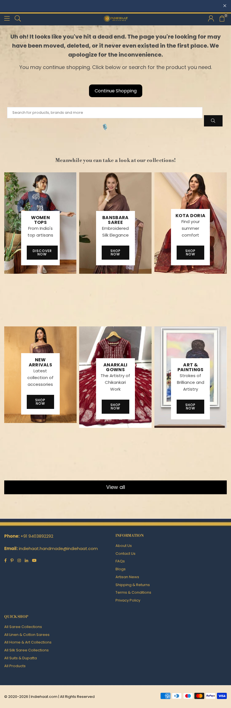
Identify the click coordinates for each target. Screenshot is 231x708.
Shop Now (115, 252)
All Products (15, 666)
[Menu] (7, 18)
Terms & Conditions (133, 592)
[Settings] (211, 18)
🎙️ (104, 127)
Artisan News (127, 577)
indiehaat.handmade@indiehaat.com (58, 548)
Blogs (120, 569)
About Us (123, 545)
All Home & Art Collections (28, 642)
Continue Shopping (116, 91)
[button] (222, 18)
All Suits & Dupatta (20, 658)
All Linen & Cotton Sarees (27, 634)
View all (115, 487)
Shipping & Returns (132, 584)
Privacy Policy (127, 600)
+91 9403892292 (37, 536)
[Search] (17, 18)
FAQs (120, 561)
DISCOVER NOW (42, 252)
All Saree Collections (23, 626)
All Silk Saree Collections (26, 650)
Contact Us (125, 553)
